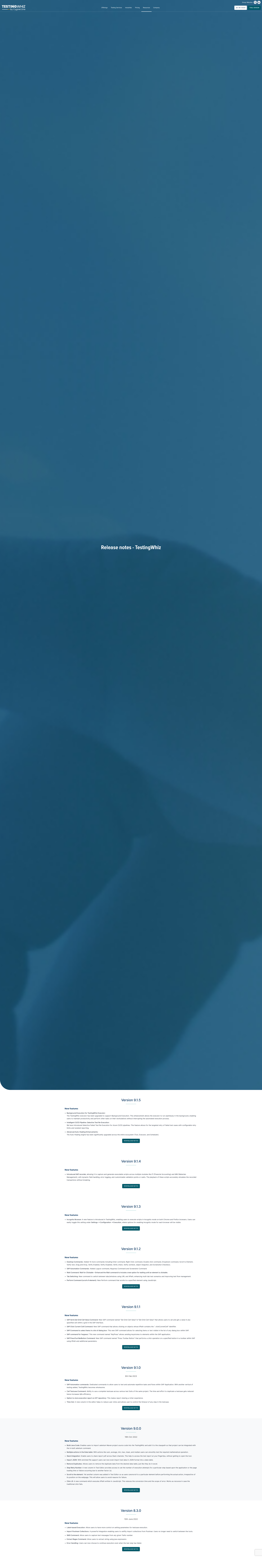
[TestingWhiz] (13, 7)
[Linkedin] (258, 2)
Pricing (137, 7)
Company (156, 7)
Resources (146, 7)
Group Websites (247, 2)
